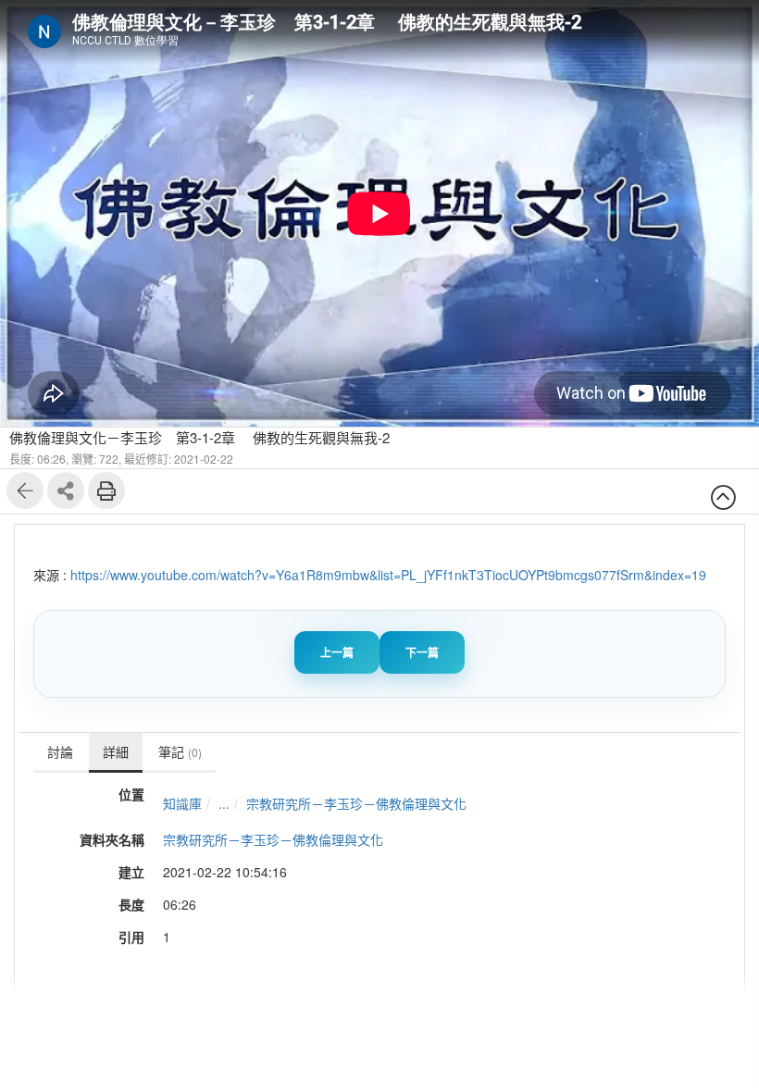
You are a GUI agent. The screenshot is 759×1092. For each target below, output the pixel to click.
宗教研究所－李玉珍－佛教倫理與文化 (356, 803)
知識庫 (182, 803)
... (224, 803)
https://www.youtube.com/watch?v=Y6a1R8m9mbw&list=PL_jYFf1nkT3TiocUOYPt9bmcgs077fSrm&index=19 (388, 574)
